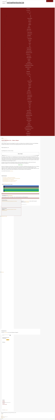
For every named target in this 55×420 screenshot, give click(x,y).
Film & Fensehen (30, 38)
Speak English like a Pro (23, 204)
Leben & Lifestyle (29, 32)
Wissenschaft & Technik (29, 52)
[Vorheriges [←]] (0, 419)
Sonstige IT (29, 21)
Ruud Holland (10, 195)
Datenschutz (4, 1)
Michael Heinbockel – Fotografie (29, 65)
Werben (28, 131)
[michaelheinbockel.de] (15, 2)
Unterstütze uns (28, 129)
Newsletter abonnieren (29, 126)
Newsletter (3, 403)
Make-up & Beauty (29, 96)
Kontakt (29, 60)
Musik (29, 107)
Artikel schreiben (29, 57)
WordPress (29, 24)
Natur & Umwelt (29, 49)
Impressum (4, 3)
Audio (29, 46)
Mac (30, 79)
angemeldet (5, 332)
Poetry (30, 41)
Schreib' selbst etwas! (4, 404)
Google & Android (29, 18)
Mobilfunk (29, 82)
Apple (29, 13)
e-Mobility (29, 27)
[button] (4, 191)
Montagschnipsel (29, 110)
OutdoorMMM (29, 35)
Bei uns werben (29, 118)
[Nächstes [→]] (1, 419)
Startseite (28, 8)
